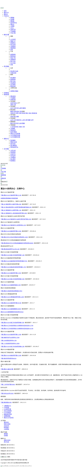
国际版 (12, 21)
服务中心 (6, 138)
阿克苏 (24, 113)
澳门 (17, 126)
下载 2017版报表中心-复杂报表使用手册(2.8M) (14, 213)
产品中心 (6, 16)
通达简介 (6, 422)
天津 (14, 108)
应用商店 (6, 92)
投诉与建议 (13, 131)
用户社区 (13, 143)
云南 (20, 123)
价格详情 (13, 99)
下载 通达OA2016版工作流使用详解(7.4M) (13, 255)
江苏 (14, 120)
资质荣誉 (13, 152)
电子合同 (13, 44)
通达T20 (6, 12)
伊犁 (17, 113)
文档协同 (13, 46)
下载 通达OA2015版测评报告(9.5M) (11, 285)
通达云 (6, 14)
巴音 (20, 113)
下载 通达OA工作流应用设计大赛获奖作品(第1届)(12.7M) (17, 325)
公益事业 (13, 157)
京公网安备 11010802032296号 (10, 465)
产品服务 (13, 98)
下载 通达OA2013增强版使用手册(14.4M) (12, 297)
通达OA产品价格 (15, 133)
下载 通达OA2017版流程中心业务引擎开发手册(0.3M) (16, 219)
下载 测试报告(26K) (6, 402)
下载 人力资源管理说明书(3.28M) (10, 343)
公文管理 (13, 39)
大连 (14, 104)
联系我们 (13, 160)
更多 (11, 49)
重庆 (11, 123)
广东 (11, 126)
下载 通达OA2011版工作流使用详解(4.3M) (13, 346)
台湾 (32, 120)
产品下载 (13, 33)
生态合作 (13, 155)
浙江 (20, 120)
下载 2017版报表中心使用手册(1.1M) (11, 210)
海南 (20, 126)
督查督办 (13, 42)
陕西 (11, 111)
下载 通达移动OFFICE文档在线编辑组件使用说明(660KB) (17, 243)
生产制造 (13, 84)
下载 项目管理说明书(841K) (8, 358)
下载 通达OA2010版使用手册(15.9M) (11, 355)
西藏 (23, 123)
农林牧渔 (13, 59)
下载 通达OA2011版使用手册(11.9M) (11, 334)
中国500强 (13, 73)
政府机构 (13, 54)
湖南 (17, 116)
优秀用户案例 (14, 91)
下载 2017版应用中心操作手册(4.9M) (11, 204)
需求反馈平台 (14, 147)
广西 (23, 126)
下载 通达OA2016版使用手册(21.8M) (11, 231)
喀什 (27, 113)
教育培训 (13, 56)
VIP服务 (12, 128)
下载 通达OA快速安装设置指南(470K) (11, 291)
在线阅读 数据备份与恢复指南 (9, 198)
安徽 (17, 120)
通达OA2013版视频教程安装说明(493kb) (12, 312)
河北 (17, 108)
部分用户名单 (14, 71)
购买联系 (6, 94)
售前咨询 (13, 130)
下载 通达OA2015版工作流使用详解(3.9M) (13, 279)
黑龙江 (15, 103)
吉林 (11, 103)
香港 (14, 126)
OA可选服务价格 (15, 137)
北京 (11, 108)
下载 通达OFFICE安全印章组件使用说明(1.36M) (14, 237)
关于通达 (6, 148)
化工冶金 (13, 63)
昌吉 (30, 113)
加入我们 (13, 159)
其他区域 (34, 113)
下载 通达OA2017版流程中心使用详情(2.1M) (13, 225)
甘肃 (14, 111)
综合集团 (13, 82)
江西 (26, 120)
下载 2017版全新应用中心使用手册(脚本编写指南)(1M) (16, 207)
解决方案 (6, 34)
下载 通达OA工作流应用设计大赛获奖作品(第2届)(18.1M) (17, 328)
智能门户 (13, 41)
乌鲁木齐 (13, 113)
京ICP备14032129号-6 (25, 465)
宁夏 (20, 111)
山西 (20, 108)
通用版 (12, 17)
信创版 (12, 19)
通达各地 (13, 96)
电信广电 (13, 58)
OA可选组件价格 (15, 135)
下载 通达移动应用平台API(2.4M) (10, 249)
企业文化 (13, 154)
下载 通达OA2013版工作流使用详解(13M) (12, 322)
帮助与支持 (13, 142)
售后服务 (13, 140)
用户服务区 (13, 145)
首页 (5, 10)
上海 (23, 120)
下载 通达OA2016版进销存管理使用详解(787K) (14, 261)
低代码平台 (13, 22)
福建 (29, 120)
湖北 (14, 116)
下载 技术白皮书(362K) (7, 393)
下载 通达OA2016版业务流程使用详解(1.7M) (13, 267)
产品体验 (13, 31)
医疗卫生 (13, 61)
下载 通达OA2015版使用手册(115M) (11, 273)
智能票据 (13, 48)
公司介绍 (13, 150)
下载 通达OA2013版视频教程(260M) (11, 309)
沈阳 (11, 104)
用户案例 (6, 66)
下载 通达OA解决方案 (7, 369)
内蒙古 (24, 108)
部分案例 (13, 77)
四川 (17, 123)
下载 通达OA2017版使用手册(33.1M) (11, 195)
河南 (11, 116)
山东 (11, 120)
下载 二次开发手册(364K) (8, 384)
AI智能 (12, 26)
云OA (12, 27)
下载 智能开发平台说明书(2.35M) (10, 337)
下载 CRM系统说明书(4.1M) (9, 340)
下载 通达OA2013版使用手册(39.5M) (11, 303)
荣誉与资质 (7, 424)
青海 (17, 111)
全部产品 (13, 29)
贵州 (14, 123)
